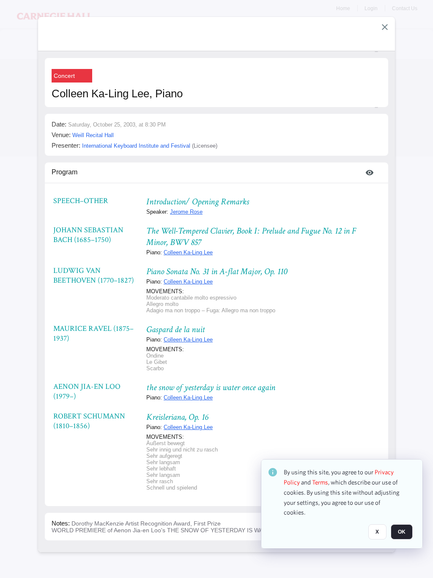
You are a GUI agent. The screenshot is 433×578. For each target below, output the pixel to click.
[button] (385, 27)
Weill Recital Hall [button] (93, 135)
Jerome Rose (186, 212)
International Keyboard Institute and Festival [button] (136, 146)
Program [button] (64, 172)
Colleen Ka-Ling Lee (188, 252)
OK (402, 532)
